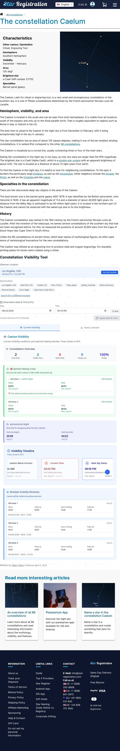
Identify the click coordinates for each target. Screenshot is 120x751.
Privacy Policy (16, 697)
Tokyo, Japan (71, 285)
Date (2, 306)
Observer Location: (9, 264)
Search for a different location (15, 295)
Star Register (43, 683)
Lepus (46, 177)
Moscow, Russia (8, 290)
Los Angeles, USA (9, 285)
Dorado (110, 173)
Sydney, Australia (88, 285)
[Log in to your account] (92, 4)
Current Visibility (32, 327)
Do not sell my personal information (16, 732)
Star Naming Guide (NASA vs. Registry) (45, 708)
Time (57, 306)
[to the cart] (105, 4)
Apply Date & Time (109, 318)
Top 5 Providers (45, 678)
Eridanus (38, 173)
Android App (43, 688)
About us (13, 673)
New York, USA (27, 285)
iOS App (40, 693)
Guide (39, 673)
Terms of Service (17, 687)
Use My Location (109, 272)
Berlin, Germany (106, 285)
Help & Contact (16, 718)
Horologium (66, 173)
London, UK (42, 285)
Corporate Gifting (46, 716)
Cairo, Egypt (24, 290)
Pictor (3, 177)
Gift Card (13, 723)
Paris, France (56, 285)
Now (116, 311)
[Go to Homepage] (1, 15)
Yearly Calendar (92, 327)
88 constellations (70, 144)
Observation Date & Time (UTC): (18, 302)
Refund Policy (15, 692)
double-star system (69, 160)
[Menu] (115, 4)
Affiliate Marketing (18, 707)
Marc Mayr (18, 565)
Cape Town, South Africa (44, 290)
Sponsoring (14, 712)
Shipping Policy (16, 702)
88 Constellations (14, 15)
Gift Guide (41, 699)
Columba (29, 177)
